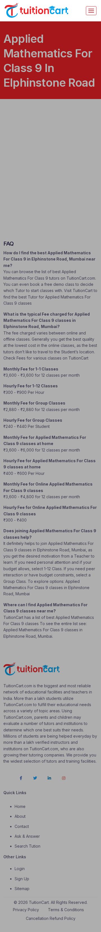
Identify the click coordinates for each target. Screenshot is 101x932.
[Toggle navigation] (91, 10)
